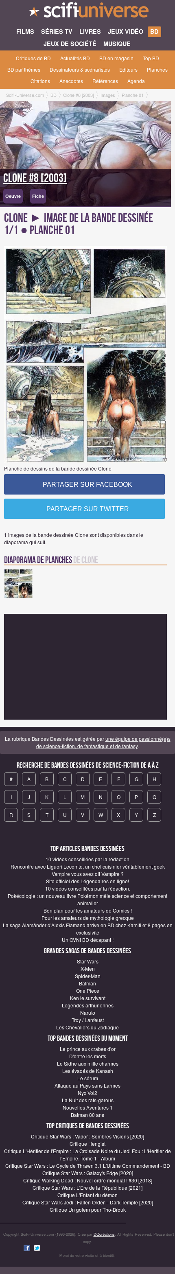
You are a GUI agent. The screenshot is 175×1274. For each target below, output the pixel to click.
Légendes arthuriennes (88, 1005)
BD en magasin (116, 58)
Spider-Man (88, 975)
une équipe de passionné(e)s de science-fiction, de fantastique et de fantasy (103, 742)
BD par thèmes (23, 69)
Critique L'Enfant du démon (87, 1194)
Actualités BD (75, 58)
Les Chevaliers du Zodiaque (87, 1027)
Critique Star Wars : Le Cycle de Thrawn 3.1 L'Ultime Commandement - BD (87, 1165)
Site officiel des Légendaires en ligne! (87, 881)
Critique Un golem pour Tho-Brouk (88, 1209)
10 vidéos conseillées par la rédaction (87, 859)
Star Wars (87, 961)
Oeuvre (13, 196)
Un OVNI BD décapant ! (88, 939)
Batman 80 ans (87, 1114)
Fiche (38, 196)
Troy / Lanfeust (88, 1019)
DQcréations (104, 1234)
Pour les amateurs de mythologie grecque (88, 917)
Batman (87, 983)
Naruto (87, 1012)
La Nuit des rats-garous (88, 1100)
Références (105, 80)
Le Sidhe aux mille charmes (87, 1063)
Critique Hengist (87, 1143)
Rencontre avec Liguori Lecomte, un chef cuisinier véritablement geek (88, 866)
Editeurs (128, 69)
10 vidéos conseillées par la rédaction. (87, 888)
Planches (157, 69)
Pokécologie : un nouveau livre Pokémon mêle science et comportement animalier (87, 899)
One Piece (87, 990)
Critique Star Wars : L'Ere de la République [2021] (87, 1187)
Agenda (136, 80)
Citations (40, 80)
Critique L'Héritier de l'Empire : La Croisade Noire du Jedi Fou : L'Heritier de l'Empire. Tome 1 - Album (87, 1154)
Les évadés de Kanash (87, 1070)
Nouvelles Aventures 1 (88, 1107)
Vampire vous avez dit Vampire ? (88, 873)
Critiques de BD (33, 58)
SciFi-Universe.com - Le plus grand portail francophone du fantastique (87, 12)
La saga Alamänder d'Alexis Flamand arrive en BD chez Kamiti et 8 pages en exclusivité (88, 929)
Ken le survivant (87, 997)
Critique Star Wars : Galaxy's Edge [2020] (87, 1172)
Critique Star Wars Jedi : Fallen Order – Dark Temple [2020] (87, 1202)
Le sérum (87, 1078)
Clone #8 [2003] (35, 178)
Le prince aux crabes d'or (88, 1048)
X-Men (88, 968)
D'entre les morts (87, 1056)
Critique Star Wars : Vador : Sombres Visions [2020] (87, 1136)
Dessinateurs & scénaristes (80, 69)
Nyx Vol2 (87, 1092)
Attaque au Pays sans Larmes (87, 1085)
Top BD (151, 58)
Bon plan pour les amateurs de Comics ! (88, 910)
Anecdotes (71, 80)
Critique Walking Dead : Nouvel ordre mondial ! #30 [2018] (87, 1180)
